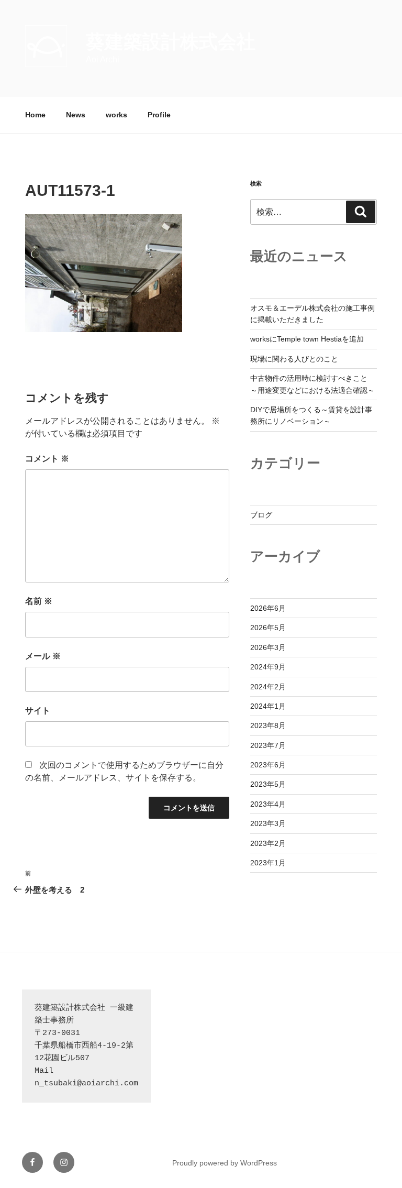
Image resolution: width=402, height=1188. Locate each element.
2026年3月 (268, 647)
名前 (38, 601)
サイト (37, 710)
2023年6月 (268, 765)
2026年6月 (268, 608)
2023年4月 (268, 804)
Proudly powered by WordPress (224, 1163)
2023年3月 (268, 823)
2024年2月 (268, 687)
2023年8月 (268, 725)
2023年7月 (268, 745)
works (116, 115)
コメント (47, 458)
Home (35, 115)
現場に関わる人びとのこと (294, 359)
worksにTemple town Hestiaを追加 (307, 339)
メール (43, 656)
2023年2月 (268, 843)
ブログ (261, 515)
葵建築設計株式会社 (170, 41)
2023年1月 (268, 863)
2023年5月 (268, 784)
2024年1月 (268, 706)
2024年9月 (268, 667)
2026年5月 (268, 627)
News (75, 115)
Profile (159, 115)
